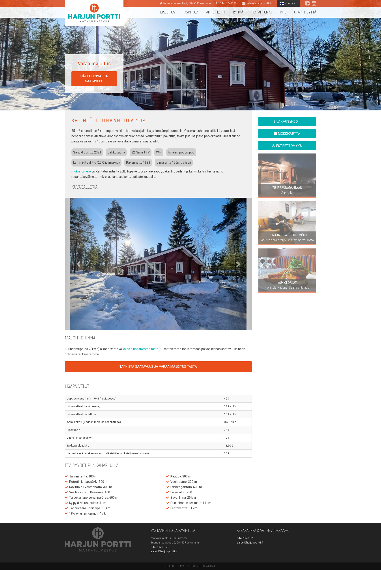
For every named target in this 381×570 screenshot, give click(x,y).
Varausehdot (288, 121)
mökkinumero (81, 171)
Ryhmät (239, 12)
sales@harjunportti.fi (259, 3)
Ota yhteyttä (305, 12)
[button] (79, 264)
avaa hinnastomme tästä (140, 349)
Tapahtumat (262, 12)
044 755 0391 (245, 538)
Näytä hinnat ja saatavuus (94, 78)
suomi (289, 3)
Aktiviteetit (215, 12)
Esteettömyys (288, 146)
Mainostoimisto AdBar (198, 566)
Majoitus (167, 12)
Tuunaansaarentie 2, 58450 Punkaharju (187, 3)
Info (283, 12)
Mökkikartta (288, 133)
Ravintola (190, 12)
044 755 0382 (228, 3)
